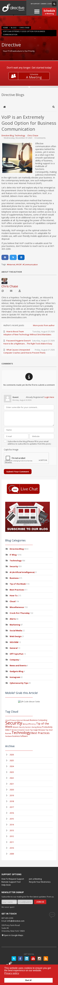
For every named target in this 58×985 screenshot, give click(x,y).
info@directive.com (15, 921)
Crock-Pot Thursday (20, 613)
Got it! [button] (28, 980)
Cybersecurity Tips (19, 683)
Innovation (21, 730)
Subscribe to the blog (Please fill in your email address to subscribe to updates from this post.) (29, 442)
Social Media (16, 630)
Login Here (49, 397)
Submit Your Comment (17, 471)
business (16, 736)
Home (5, 27)
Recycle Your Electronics (40, 881)
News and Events (18, 665)
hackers (28, 727)
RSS (46, 958)
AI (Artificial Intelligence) (22, 572)
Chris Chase (24, 27)
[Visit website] (2, 291)
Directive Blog (7, 135)
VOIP (19, 264)
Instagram (15, 677)
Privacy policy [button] (11, 973)
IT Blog (13, 554)
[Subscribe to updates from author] (11, 291)
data (7, 729)
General (14, 648)
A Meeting (34, 77)
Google (35, 730)
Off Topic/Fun (16, 653)
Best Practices (17, 589)
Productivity (47, 727)
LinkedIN (26, 958)
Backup (25, 724)
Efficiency (32, 724)
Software (24, 736)
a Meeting (49, 12)
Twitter (14, 958)
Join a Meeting (35, 878)
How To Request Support (12, 878)
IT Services (13, 730)
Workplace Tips (43, 730)
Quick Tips (29, 730)
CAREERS (44, 4)
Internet (11, 264)
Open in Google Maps (13, 935)
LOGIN (49, 4)
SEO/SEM (14, 642)
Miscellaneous (17, 607)
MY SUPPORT (35, 4)
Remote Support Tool (11, 881)
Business (14, 578)
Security (14, 566)
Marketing (15, 624)
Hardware (8, 736)
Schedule (34, 74)
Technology (20, 135)
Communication (31, 264)
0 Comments (40, 138)
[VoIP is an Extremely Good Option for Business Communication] (17, 158)
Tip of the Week (18, 584)
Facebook (20, 958)
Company (14, 659)
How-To (14, 595)
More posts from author (44, 325)
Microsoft (26, 720)
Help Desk (6, 884)
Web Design (16, 636)
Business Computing (38, 720)
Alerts (13, 618)
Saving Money (36, 727)
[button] (54, 107)
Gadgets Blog (16, 671)
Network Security (19, 727)
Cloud (12, 601)
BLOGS (13, 27)
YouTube (33, 958)
